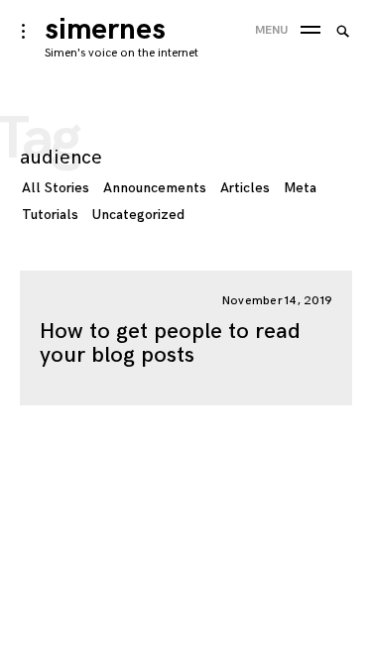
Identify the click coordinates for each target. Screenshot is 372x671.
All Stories (55, 187)
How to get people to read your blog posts (170, 343)
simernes (105, 30)
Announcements (154, 187)
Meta (300, 187)
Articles (245, 187)
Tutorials (50, 214)
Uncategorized (138, 214)
